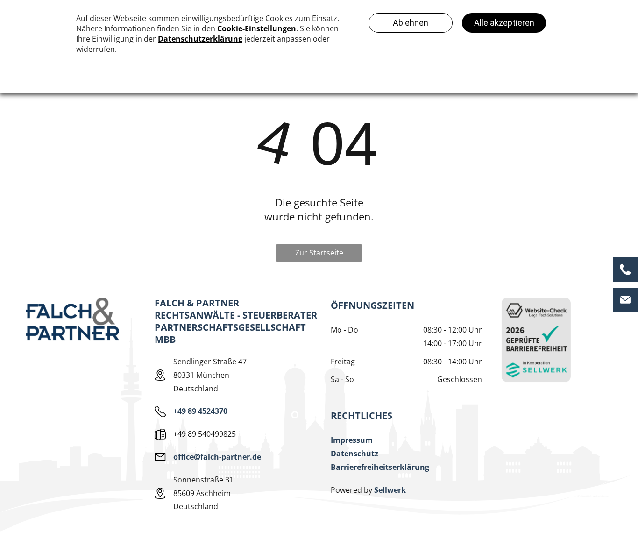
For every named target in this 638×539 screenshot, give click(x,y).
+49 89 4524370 (200, 411)
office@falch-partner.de (217, 457)
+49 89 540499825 (204, 434)
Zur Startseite (319, 253)
